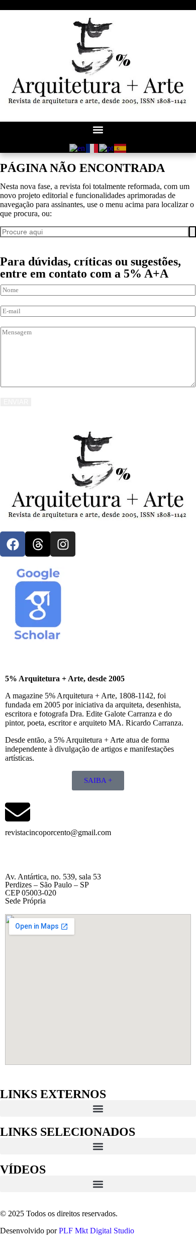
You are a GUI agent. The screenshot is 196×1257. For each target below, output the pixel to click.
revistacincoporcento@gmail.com (58, 832)
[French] (92, 147)
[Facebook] (12, 544)
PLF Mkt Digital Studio (96, 1230)
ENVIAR (16, 402)
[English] (77, 147)
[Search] (192, 231)
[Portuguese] (106, 147)
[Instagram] (62, 544)
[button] (97, 130)
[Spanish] (120, 147)
